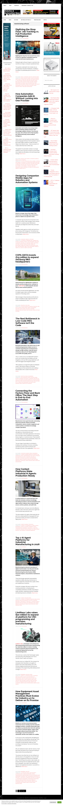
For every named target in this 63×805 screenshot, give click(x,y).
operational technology (20, 460)
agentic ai (23, 675)
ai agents (23, 454)
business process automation (31, 454)
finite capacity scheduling (21, 79)
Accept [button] (59, 802)
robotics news (36, 682)
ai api (23, 161)
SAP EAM (30, 782)
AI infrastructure (28, 161)
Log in (45, 798)
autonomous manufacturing (31, 599)
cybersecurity (35, 240)
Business (27, 453)
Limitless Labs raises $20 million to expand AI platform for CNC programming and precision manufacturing (27, 618)
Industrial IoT (23, 242)
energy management (32, 307)
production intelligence (20, 84)
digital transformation (25, 455)
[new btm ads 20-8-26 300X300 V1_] (52, 38)
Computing (23, 376)
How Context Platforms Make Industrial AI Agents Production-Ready (26, 472)
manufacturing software (28, 81)
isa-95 (17, 379)
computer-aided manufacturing (27, 678)
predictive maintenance (34, 167)
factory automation (35, 78)
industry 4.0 (29, 601)
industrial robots (30, 242)
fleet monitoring (30, 241)
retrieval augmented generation (28, 530)
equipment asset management (27, 776)
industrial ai (18, 601)
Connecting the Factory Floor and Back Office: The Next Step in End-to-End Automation (28, 395)
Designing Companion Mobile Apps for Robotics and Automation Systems (27, 179)
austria (22, 306)
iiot (39, 776)
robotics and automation (26, 781)
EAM (32, 775)
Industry (30, 76)
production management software (26, 382)
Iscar (35, 679)
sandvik (17, 684)
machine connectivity (28, 379)
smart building (29, 310)
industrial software (31, 79)
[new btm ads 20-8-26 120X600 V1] (7, 59)
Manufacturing (35, 76)
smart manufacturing (30, 460)
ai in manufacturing (25, 772)
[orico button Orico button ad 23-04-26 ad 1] (52, 70)
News (28, 305)
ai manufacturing (29, 675)
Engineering (30, 376)
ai (21, 161)
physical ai (18, 681)
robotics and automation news (27, 682)
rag (20, 530)
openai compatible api (24, 167)
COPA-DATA (21, 285)
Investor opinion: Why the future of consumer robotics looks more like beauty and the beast (7, 132)
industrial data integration (30, 458)
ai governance (28, 525)
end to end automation (35, 455)
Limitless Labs (19, 643)
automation (23, 162)
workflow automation (27, 383)
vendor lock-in (22, 168)
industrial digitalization (20, 308)
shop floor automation (29, 85)
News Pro (27, 798)
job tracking (19, 80)
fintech (25, 241)
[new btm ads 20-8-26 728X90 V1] (41, 13)
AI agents (22, 524)
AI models (34, 161)
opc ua (17, 382)
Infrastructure (24, 305)
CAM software (30, 676)
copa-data (35, 306)
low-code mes (21, 379)
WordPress (41, 798)
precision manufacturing (25, 681)
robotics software (28, 247)
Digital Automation (24, 76)
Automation (32, 158)
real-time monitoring (20, 246)
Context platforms (25, 526)
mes (27, 602)
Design (26, 376)
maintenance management (22, 778)
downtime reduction (26, 775)
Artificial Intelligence (25, 158)
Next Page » (22, 791)
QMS (35, 84)
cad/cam (25, 676)
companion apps (29, 240)
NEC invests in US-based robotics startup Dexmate (7, 69)
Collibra (33, 525)
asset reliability (32, 772)
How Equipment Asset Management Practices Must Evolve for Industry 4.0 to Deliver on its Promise (27, 696)
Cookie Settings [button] (53, 802)
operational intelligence (33, 602)
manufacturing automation (21, 459)
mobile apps (23, 245)
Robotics (37, 158)
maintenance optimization (33, 778)
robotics (17, 168)
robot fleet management (29, 246)
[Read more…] (22, 153)
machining (24, 680)
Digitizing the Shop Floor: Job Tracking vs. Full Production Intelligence (27, 32)
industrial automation (21, 163)
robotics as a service (20, 247)
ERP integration (25, 600)
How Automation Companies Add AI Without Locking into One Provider (27, 97)
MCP (32, 529)
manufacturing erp (26, 80)
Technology (31, 524)
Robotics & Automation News (12, 12)
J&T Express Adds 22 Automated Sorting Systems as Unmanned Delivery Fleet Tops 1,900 (7, 106)
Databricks (31, 526)
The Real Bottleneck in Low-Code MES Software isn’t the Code (28, 322)
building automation (28, 306)
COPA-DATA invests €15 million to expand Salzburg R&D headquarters (27, 258)
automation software (30, 162)
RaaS (37, 245)
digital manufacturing (25, 78)
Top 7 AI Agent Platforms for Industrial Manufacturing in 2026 (27, 541)
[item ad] (52, 54)
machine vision (24, 164)
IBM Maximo (35, 776)
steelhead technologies (27, 86)
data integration (24, 377)
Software (31, 239)
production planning (30, 84)
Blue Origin (20, 676)
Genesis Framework (34, 798)
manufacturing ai (35, 601)
